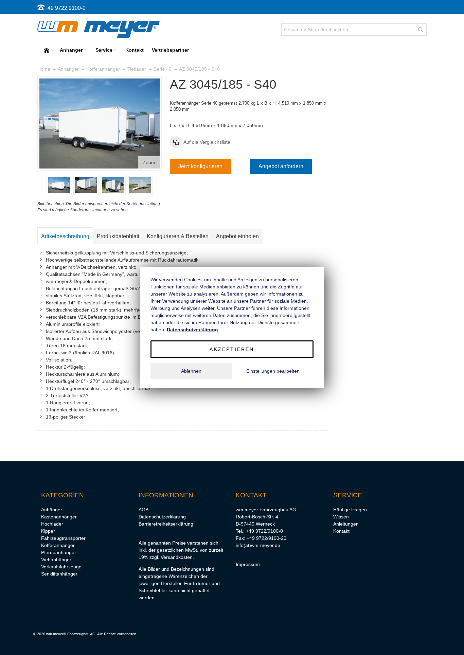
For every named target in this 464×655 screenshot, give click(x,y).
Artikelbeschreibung (65, 236)
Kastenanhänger (59, 516)
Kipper (48, 531)
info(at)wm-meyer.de (258, 545)
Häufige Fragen (350, 509)
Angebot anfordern (280, 166)
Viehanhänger (56, 559)
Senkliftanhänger (59, 574)
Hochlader (52, 524)
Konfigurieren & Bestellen (178, 236)
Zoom (149, 162)
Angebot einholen (237, 236)
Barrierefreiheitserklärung (166, 524)
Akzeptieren (232, 349)
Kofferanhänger (58, 545)
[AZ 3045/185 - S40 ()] (59, 185)
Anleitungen (346, 524)
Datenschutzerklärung (162, 516)
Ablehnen (191, 371)
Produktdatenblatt (118, 236)
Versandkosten (177, 557)
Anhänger (51, 509)
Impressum (248, 564)
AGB (143, 509)
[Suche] (420, 29)
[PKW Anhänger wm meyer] (98, 29)
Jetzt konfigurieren (200, 166)
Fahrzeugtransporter (63, 538)
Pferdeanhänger (58, 552)
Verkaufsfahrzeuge (61, 566)
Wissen (341, 516)
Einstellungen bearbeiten (273, 371)
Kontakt (341, 531)
